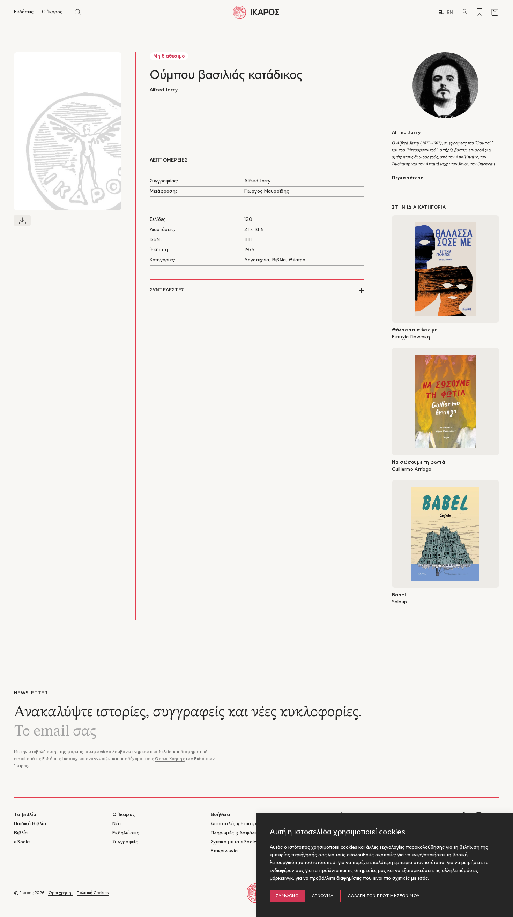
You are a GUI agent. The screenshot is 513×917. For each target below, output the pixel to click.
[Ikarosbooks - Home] (256, 12)
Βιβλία (21, 833)
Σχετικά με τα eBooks (234, 842)
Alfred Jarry (164, 90)
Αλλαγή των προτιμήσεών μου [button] (384, 896)
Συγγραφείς (125, 842)
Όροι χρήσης (60, 893)
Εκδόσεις (24, 12)
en (450, 12)
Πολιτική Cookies (93, 893)
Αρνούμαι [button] (323, 896)
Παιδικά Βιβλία (30, 824)
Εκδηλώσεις (125, 833)
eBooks (22, 842)
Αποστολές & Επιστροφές (239, 824)
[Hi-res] (22, 220)
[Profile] (464, 12)
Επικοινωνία (224, 851)
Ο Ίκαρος (52, 12)
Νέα (116, 824)
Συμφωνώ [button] (287, 896)
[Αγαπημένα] (479, 12)
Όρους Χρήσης (169, 759)
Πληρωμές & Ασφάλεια (236, 833)
